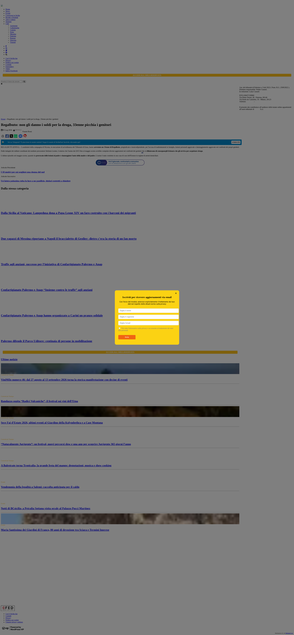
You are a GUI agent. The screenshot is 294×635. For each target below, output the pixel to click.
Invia (127, 337)
